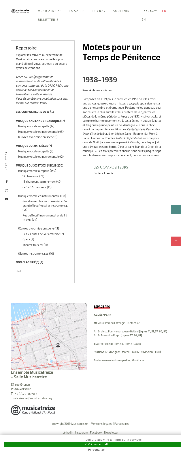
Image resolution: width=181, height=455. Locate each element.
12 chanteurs (31, 176)
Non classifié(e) (27, 262)
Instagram (81, 432)
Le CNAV (99, 11)
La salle (77, 11)
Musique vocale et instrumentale (39, 132)
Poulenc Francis (103, 173)
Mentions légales (101, 424)
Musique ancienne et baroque (38, 121)
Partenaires (121, 424)
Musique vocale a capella (33, 126)
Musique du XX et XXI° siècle (36, 165)
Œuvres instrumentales (33, 254)
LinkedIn (68, 432)
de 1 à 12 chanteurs (34, 187)
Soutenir (121, 11)
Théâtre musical (33, 245)
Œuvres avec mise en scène (36, 137)
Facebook (96, 432)
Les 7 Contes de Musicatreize (41, 234)
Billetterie (48, 20)
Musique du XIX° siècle (32, 146)
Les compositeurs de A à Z (35, 112)
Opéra (26, 239)
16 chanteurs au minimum (39, 182)
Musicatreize (50, 11)
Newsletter (6, 160)
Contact (150, 11)
